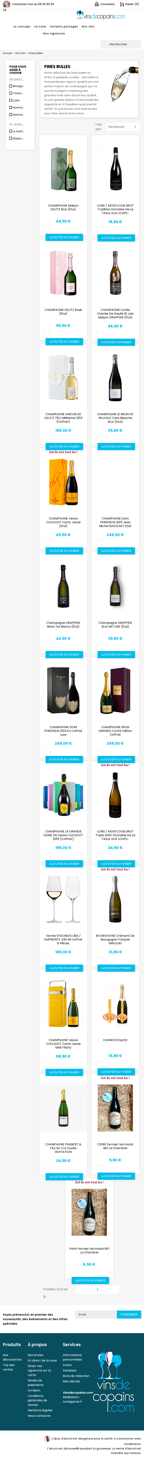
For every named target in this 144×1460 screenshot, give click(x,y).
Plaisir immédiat (19, 138)
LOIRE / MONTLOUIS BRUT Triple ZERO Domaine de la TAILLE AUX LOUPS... (115, 835)
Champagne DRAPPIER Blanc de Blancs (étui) (63, 625)
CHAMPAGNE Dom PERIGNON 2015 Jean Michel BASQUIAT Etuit (115, 522)
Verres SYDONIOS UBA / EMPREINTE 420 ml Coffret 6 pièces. (63, 939)
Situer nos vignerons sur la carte (39, 1370)
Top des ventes (9, 1367)
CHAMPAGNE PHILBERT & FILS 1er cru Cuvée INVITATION (63, 1148)
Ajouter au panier (64, 237)
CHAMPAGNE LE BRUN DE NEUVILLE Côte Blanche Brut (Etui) (115, 418)
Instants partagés (64, 26)
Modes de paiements (36, 1382)
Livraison (34, 1390)
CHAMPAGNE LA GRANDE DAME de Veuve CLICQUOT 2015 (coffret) (63, 835)
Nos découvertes (12, 1357)
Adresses (69, 1370)
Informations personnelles (72, 1357)
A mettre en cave (19, 131)
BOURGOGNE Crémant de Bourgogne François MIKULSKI (115, 939)
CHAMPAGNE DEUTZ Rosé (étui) (63, 312)
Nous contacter (39, 1416)
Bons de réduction (76, 1376)
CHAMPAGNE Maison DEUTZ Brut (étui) (63, 207)
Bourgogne (19, 86)
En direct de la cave (42, 1360)
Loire (16, 100)
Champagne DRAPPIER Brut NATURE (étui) (115, 625)
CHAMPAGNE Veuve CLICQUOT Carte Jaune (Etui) (63, 522)
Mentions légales (40, 1410)
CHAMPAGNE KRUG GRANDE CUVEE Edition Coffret (115, 731)
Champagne (19, 93)
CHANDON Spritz (115, 1040)
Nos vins (88, 26)
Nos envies (35, 1355)
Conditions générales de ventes (37, 1400)
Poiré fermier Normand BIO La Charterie (89, 1250)
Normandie (19, 107)
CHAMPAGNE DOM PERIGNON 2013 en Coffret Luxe (63, 731)
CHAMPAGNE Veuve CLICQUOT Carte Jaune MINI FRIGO (63, 1044)
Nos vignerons (54, 33)
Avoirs (67, 1365)
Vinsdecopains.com (78, 1392)
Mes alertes (71, 1381)
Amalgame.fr (72, 1401)
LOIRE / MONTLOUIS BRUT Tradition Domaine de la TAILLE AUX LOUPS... (115, 209)
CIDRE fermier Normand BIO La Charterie (115, 1146)
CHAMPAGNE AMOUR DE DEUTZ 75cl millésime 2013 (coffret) (63, 418)
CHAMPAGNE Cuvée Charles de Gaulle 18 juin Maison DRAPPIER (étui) (115, 314)
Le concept (22, 26)
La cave (40, 26)
